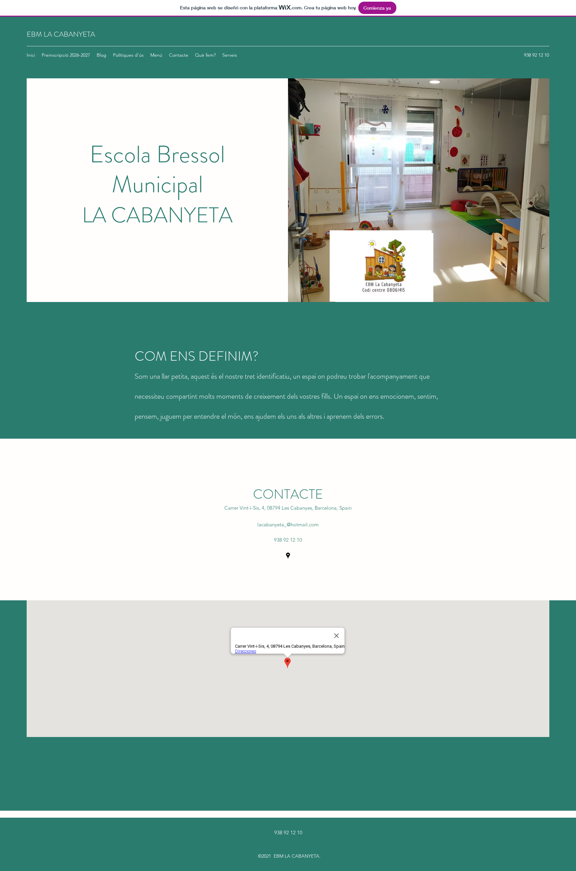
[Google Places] (288, 555)
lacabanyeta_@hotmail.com (288, 524)
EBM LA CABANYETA (61, 34)
